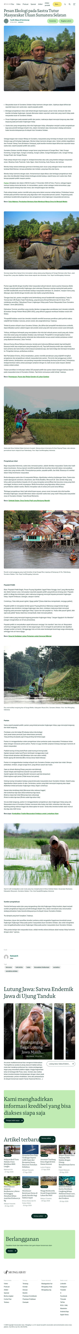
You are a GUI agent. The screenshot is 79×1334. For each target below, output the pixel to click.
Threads (63, 1299)
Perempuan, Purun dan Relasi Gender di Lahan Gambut (28, 377)
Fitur (12, 4)
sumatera (20, 22)
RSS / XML (64, 1305)
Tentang (25, 1283)
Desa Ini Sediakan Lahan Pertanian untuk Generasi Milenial (29, 636)
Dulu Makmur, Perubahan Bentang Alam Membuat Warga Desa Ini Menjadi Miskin (37, 201)
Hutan (28, 967)
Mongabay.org (46, 1290)
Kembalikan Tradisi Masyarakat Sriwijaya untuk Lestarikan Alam (35, 813)
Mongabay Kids (46, 1287)
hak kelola (19, 967)
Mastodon (63, 1308)
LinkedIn (63, 1283)
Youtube (63, 1290)
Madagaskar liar (46, 1283)
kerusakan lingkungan (41, 967)
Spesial (33, 4)
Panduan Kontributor (30, 1296)
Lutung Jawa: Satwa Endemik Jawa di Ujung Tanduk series (62, 1064)
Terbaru (6, 1302)
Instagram (63, 1287)
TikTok (62, 1302)
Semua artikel (46, 1138)
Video (18, 4)
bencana (9, 967)
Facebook (63, 1296)
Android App (64, 1311)
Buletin (10, 1251)
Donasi (57, 4)
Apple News (64, 1314)
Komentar (52, 21)
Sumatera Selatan (12, 971)
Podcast (25, 4)
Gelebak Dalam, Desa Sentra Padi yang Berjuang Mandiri (29, 500)
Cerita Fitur (7, 1299)
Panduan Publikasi (29, 1299)
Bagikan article (66, 21)
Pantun (6, 183)
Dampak (25, 1302)
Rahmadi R (14, 956)
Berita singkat (8, 1296)
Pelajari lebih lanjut (12, 1120)
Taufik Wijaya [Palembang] (19, 20)
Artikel (40, 4)
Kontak (25, 1287)
